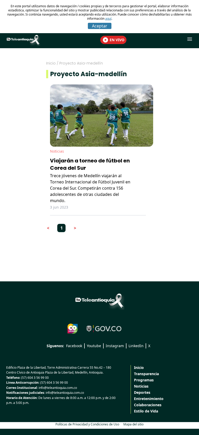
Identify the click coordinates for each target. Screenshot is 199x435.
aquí (108, 18)
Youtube (94, 345)
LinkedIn (136, 345)
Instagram (115, 345)
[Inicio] (99, 301)
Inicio (51, 63)
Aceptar (99, 26)
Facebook (74, 345)
